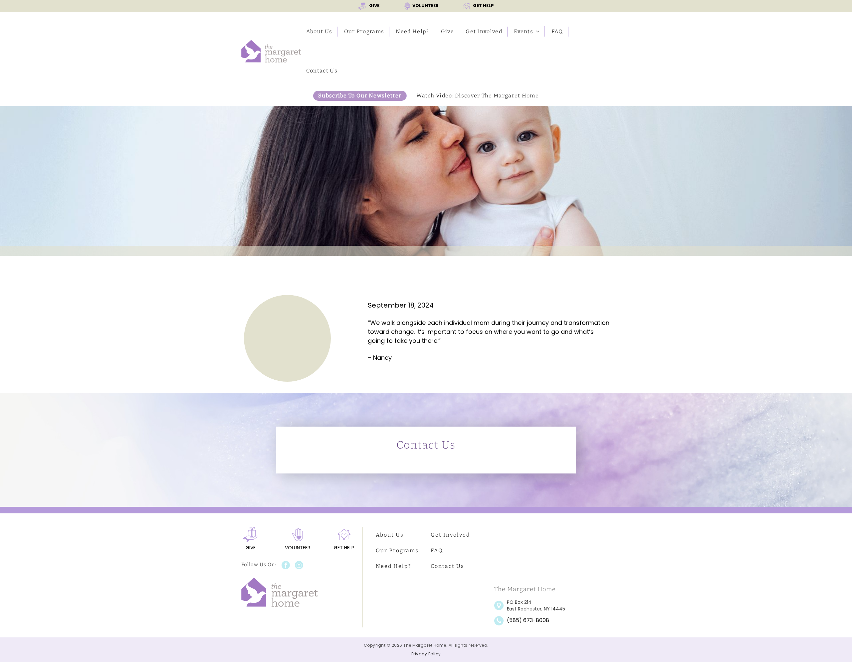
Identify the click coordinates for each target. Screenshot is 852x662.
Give (447, 31)
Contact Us (321, 70)
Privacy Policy (426, 654)
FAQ (557, 31)
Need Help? (412, 31)
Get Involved (484, 31)
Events (523, 31)
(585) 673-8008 (528, 620)
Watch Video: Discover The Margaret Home (477, 95)
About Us (319, 31)
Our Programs (364, 31)
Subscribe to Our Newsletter (359, 95)
